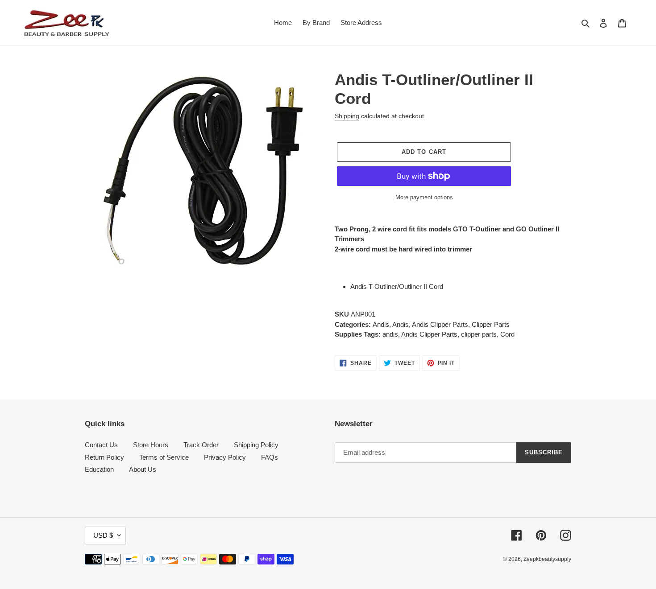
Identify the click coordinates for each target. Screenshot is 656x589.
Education (99, 469)
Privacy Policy (225, 457)
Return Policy (104, 457)
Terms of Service (164, 457)
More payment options (424, 197)
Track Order (201, 445)
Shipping (347, 115)
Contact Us (101, 445)
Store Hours (150, 445)
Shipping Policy (256, 445)
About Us (142, 469)
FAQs (269, 457)
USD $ (103, 535)
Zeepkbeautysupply (547, 559)
